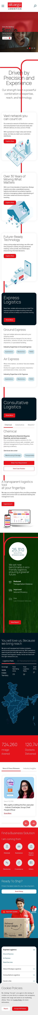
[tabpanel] (19, 32)
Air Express (6, 958)
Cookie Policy (26, 1000)
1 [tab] (27, 48)
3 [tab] (32, 48)
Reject (6, 1008)
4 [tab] (34, 48)
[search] (35, 6)
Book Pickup (19, 891)
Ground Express (8, 954)
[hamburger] (3, 6)
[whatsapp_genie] (33, 909)
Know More (9, 320)
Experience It (8, 504)
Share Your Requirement (19, 463)
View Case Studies (19, 468)
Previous (25, 821)
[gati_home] (14, 6)
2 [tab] (30, 48)
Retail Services (8, 962)
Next (32, 821)
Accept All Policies (20, 1008)
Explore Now (10, 141)
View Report (15, 622)
